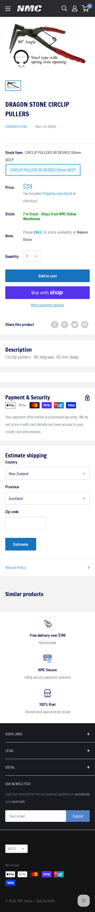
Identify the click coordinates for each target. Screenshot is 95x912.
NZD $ (12, 849)
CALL (38, 232)
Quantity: (12, 256)
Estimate (20, 544)
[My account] (74, 8)
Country (11, 462)
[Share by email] (84, 324)
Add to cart (47, 275)
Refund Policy (15, 567)
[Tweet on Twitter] (74, 324)
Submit (78, 816)
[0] (85, 8)
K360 (51, 901)
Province (12, 486)
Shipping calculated (57, 193)
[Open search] (64, 8)
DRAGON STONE (16, 126)
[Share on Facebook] (54, 324)
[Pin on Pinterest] (64, 324)
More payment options (47, 304)
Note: (9, 235)
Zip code (11, 511)
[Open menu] (8, 9)
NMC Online (24, 901)
